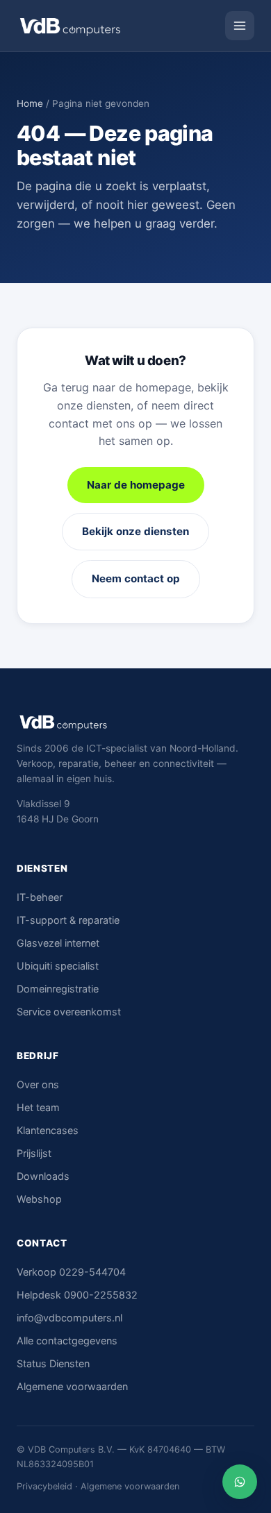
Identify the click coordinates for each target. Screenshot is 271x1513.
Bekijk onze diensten (135, 531)
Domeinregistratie (58, 989)
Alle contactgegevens (67, 1340)
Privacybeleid (44, 1486)
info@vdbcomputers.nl (69, 1318)
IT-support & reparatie (68, 920)
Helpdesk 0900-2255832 (77, 1295)
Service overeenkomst (69, 1011)
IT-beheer (40, 897)
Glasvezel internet (58, 943)
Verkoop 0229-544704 (71, 1272)
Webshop (39, 1199)
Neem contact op (136, 578)
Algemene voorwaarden (72, 1386)
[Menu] (239, 25)
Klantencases (48, 1130)
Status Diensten (53, 1363)
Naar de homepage (136, 484)
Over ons (38, 1084)
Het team (38, 1107)
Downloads (43, 1176)
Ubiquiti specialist (58, 966)
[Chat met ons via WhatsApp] (239, 1481)
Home (30, 103)
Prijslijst (34, 1153)
